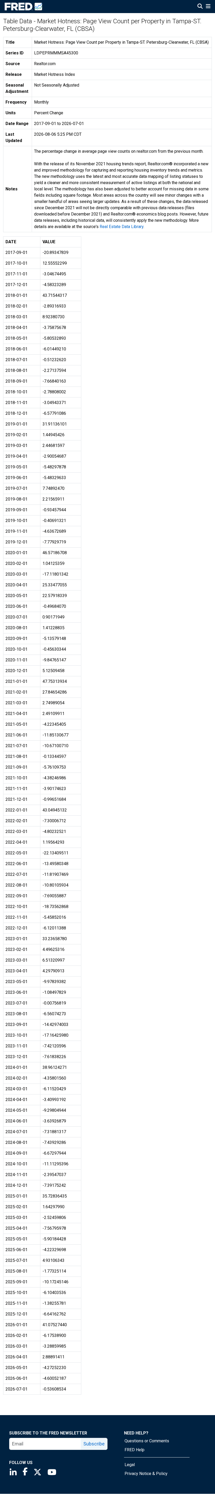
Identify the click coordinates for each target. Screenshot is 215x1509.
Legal (130, 1464)
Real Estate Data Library (121, 226)
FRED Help (134, 1449)
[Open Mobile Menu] (208, 6)
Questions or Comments (147, 1440)
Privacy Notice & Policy (146, 1473)
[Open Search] (200, 6)
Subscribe (94, 1443)
